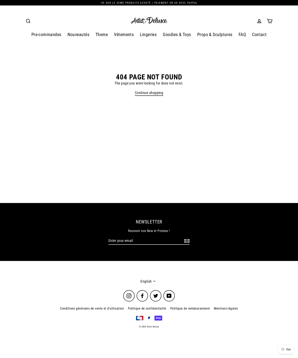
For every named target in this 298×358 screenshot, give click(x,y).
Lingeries (148, 34)
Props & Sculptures (215, 34)
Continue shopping (149, 93)
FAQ (242, 34)
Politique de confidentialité (147, 308)
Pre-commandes (46, 34)
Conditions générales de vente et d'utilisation (92, 308)
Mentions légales (226, 308)
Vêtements (124, 34)
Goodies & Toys (177, 34)
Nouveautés (79, 34)
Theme (101, 34)
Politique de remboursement (190, 308)
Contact (259, 34)
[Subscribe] (186, 241)
